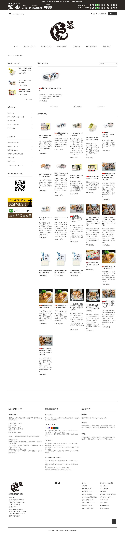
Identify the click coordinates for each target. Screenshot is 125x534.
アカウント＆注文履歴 (99, 13)
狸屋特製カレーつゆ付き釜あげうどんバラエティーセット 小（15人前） (76, 218)
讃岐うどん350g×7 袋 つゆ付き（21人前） (46, 175)
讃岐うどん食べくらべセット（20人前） (76, 176)
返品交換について (87, 505)
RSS (101, 502)
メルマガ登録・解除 (87, 508)
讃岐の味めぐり (19, 55)
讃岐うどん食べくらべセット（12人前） (25, 90)
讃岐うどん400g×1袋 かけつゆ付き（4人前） (25, 69)
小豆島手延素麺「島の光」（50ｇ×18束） (45, 271)
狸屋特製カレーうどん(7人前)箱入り (45, 306)
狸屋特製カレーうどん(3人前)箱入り (108, 267)
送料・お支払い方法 (91, 46)
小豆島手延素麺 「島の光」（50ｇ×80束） (92, 264)
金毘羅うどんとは (87, 491)
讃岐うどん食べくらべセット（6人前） (45, 136)
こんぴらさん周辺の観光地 (89, 497)
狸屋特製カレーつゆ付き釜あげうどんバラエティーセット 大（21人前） (108, 176)
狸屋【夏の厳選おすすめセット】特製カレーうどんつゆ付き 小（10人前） (76, 306)
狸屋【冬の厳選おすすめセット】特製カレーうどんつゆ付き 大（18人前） (108, 304)
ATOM (106, 502)
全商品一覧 (76, 46)
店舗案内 (84, 486)
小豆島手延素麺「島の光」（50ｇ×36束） (61, 271)
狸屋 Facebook (104, 505)
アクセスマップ (86, 488)
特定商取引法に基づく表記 (108, 494)
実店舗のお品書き (62, 46)
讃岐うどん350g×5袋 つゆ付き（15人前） (108, 134)
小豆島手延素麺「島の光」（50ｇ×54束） (76, 271)
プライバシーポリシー (106, 497)
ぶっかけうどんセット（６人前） (45, 218)
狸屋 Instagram (104, 508)
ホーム (16, 46)
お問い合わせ (107, 46)
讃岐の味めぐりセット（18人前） (50, 89)
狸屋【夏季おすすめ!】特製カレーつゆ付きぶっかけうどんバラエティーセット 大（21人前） (92, 221)
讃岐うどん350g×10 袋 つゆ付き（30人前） (61, 174)
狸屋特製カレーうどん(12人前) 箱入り (61, 306)
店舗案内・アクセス (29, 46)
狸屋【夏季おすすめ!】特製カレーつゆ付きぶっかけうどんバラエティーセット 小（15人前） (108, 221)
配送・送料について (87, 500)
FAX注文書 (103, 491)
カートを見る (104, 486)
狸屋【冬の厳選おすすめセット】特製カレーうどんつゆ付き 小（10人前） (45, 351)
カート (113, 13)
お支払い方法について (88, 502)
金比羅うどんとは (46, 46)
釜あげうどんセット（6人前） (61, 218)
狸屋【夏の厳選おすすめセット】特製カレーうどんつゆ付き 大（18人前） (92, 307)
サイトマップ (104, 500)
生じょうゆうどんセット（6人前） (25, 81)
